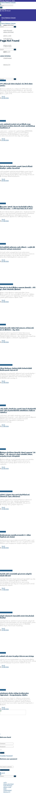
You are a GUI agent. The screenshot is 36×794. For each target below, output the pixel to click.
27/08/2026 (5, 221)
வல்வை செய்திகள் (8, 25)
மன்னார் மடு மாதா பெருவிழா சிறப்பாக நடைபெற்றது (17, 656)
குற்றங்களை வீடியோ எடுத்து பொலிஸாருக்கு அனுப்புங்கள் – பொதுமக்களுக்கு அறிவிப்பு (14, 694)
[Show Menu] (0, 22)
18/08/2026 (5, 548)
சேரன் (3, 96)
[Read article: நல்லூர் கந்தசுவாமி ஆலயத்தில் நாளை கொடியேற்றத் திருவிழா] (18, 601)
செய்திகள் (3, 80)
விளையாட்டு (6, 52)
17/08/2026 (5, 590)
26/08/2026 (5, 261)
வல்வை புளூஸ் (7, 787)
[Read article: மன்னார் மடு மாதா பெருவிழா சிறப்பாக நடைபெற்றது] (18, 641)
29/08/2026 (5, 140)
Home (2, 36)
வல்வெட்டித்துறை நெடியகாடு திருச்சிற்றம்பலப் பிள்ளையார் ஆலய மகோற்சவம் (15, 495)
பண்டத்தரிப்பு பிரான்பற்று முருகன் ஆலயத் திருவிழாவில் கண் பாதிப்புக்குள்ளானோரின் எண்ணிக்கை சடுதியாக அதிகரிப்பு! (18, 410)
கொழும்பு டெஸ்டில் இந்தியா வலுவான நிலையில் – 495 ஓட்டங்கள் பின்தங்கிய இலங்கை (17, 288)
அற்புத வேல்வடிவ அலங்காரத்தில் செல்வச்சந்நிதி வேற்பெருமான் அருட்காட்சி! (16, 369)
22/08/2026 (5, 382)
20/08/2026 (5, 468)
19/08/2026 (5, 509)
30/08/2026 (5, 98)
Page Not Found (9, 36)
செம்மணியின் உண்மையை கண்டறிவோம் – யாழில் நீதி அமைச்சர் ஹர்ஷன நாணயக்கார (17, 248)
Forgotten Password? (6, 756)
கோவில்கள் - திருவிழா (6, 163)
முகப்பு (5, 25)
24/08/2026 (5, 302)
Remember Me (6, 750)
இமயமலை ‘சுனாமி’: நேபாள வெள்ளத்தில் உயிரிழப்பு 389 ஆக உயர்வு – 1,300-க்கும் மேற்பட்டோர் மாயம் (16, 207)
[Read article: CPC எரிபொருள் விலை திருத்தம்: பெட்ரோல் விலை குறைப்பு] (18, 69)
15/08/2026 (5, 667)
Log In (3, 773)
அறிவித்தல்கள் (7, 58)
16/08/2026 (5, 630)
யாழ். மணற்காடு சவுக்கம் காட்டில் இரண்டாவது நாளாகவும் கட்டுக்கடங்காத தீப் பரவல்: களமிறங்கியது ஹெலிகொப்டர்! (17, 126)
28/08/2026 (5, 180)
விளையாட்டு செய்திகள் (6, 284)
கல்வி (4, 788)
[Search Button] (1, 7)
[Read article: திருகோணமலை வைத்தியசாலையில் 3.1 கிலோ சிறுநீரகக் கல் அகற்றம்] (18, 520)
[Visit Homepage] (8, 2)
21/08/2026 (5, 426)
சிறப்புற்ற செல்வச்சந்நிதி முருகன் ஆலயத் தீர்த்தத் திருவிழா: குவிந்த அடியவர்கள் (16, 167)
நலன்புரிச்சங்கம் (7, 38)
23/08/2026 (5, 342)
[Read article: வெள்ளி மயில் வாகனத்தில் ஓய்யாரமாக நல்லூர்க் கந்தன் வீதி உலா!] (18, 559)
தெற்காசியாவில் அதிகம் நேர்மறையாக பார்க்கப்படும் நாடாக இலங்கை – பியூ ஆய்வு (17, 329)
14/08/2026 (5, 709)
